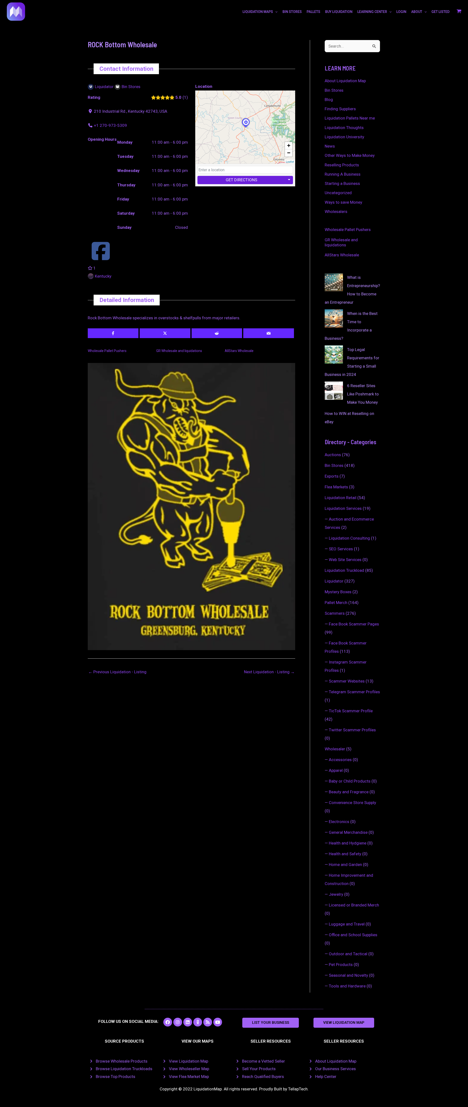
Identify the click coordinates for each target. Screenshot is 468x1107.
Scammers (335, 613)
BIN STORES (292, 12)
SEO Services (341, 548)
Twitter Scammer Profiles (352, 729)
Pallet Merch (336, 602)
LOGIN (401, 12)
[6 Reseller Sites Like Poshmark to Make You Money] (334, 391)
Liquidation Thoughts (344, 127)
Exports (332, 476)
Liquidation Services (343, 508)
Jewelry (336, 894)
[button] (270, 1023)
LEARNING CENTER (372, 12)
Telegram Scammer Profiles (354, 691)
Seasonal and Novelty (348, 975)
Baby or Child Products (349, 781)
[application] (275, 12)
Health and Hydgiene (347, 843)
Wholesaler (335, 748)
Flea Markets (336, 486)
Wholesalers (336, 211)
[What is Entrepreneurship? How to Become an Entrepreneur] (334, 282)
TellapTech (298, 1089)
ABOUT (416, 12)
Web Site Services (345, 559)
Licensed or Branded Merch (354, 905)
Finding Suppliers (340, 108)
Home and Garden (345, 864)
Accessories (340, 759)
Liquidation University (344, 136)
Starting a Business (342, 183)
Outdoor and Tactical (348, 953)
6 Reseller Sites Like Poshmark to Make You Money (363, 394)
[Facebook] (101, 257)
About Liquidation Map (345, 80)
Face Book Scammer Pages (354, 624)
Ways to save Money (343, 202)
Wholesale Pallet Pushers (107, 351)
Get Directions (241, 179)
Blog (329, 99)
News (330, 146)
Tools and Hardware (347, 986)
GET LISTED (440, 12)
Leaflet (290, 161)
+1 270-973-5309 (110, 125)
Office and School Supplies (353, 934)
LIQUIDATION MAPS (258, 12)
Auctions (333, 454)
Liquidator (334, 581)
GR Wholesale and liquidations (179, 351)
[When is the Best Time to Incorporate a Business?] (334, 318)
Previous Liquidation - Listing (117, 671)
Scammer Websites (347, 681)
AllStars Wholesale (239, 351)
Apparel (336, 770)
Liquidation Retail (340, 497)
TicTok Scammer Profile (351, 710)
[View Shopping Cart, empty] (459, 11)
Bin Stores (334, 90)
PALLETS (313, 12)
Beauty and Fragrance (349, 791)
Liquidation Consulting (349, 538)
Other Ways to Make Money (350, 155)
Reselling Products (342, 164)
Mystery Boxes (338, 591)
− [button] (288, 153)
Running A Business (343, 174)
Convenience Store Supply (352, 802)
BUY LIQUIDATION (338, 12)
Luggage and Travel (347, 924)
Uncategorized (338, 192)
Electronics (339, 821)
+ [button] (288, 145)
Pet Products (341, 964)
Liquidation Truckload (344, 570)
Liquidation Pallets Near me (350, 118)
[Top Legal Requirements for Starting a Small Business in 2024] (334, 354)
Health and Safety (345, 853)
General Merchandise (348, 832)
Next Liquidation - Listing (269, 671)
